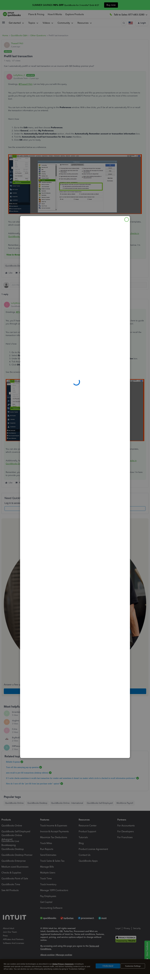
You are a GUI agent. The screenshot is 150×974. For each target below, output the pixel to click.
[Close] (126, 219)
